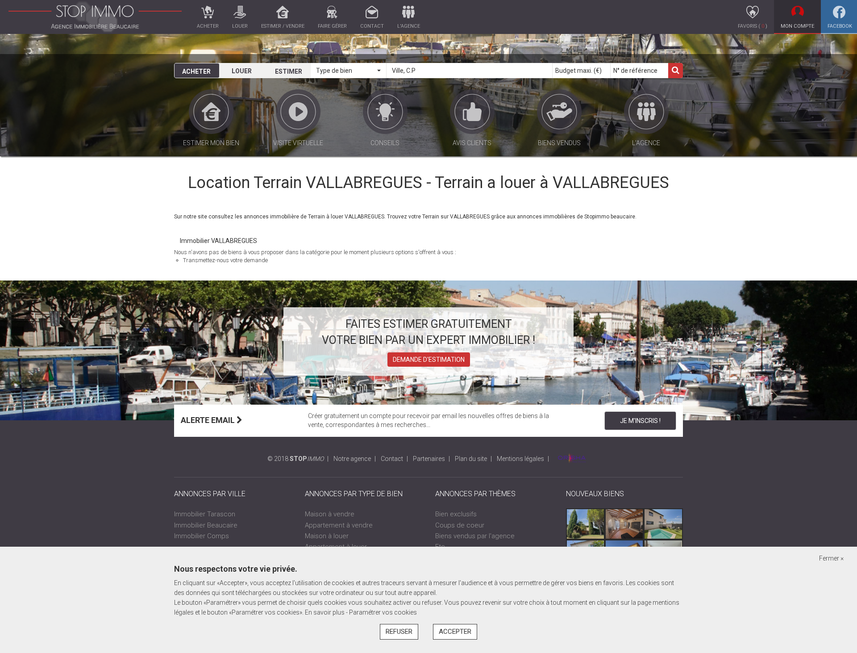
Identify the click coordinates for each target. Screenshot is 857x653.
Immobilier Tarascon (204, 514)
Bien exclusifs (456, 514)
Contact (392, 458)
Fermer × (831, 558)
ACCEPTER (455, 632)
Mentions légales (520, 458)
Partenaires (429, 458)
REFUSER (399, 632)
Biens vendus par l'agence (475, 536)
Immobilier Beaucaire (205, 525)
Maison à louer (327, 536)
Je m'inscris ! (640, 420)
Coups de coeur (459, 525)
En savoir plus (325, 612)
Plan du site (471, 458)
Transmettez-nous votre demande (225, 260)
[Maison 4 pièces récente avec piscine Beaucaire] (663, 524)
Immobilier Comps (201, 536)
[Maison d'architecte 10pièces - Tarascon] (585, 524)
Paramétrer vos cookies (383, 612)
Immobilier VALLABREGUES (218, 240)
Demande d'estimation (429, 359)
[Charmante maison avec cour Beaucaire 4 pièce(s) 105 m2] (624, 524)
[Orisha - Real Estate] (572, 458)
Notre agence (352, 458)
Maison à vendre (329, 514)
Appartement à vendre (339, 525)
